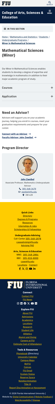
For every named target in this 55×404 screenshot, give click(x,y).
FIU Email (27, 370)
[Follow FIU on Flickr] (36, 303)
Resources (27, 222)
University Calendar (27, 357)
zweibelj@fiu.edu (29, 192)
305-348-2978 (33, 238)
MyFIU (27, 363)
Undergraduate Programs (14, 40)
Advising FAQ (27, 245)
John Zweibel (27, 179)
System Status (27, 374)
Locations (22, 265)
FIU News (27, 299)
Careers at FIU (28, 340)
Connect (33, 265)
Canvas (27, 367)
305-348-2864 (30, 254)
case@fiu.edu (27, 261)
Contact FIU (27, 296)
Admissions (27, 316)
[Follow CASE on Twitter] (24, 268)
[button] (49, 3)
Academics (27, 320)
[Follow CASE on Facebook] (20, 268)
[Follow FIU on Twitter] (29, 303)
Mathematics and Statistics (23, 37)
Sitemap (36, 400)
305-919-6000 (30, 258)
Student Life (27, 330)
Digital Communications (23, 397)
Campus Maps (27, 360)
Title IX (27, 384)
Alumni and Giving (27, 337)
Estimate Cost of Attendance (27, 344)
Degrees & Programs (27, 219)
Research (27, 327)
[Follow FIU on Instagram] (18, 303)
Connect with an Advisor (15, 134)
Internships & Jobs (27, 226)
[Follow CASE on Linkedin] (34, 268)
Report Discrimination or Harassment (27, 387)
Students (43, 37)
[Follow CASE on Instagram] (27, 268)
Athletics (27, 333)
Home (5, 37)
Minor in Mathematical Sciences (18, 43)
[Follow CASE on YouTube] (31, 268)
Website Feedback (43, 397)
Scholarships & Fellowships (27, 229)
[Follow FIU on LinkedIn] (22, 303)
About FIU (27, 313)
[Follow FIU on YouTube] (33, 303)
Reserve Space (27, 377)
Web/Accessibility (23, 400)
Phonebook (22, 353)
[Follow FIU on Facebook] (25, 303)
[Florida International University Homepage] (15, 3)
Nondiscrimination (27, 381)
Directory (27, 215)
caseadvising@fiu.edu (27, 242)
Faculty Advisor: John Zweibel (18, 137)
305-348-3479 (29, 189)
